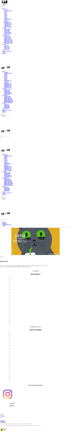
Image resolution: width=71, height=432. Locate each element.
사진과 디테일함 (7, 34)
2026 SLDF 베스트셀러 (8, 10)
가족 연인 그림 (6, 19)
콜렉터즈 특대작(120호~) (8, 43)
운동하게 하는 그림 (7, 169)
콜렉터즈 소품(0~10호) (8, 39)
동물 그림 (5, 20)
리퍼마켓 (5, 12)
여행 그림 (5, 17)
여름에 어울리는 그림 (7, 22)
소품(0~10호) (6, 45)
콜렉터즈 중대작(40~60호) (8, 41)
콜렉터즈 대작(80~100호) (8, 42)
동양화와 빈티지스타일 (8, 33)
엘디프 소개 (4, 53)
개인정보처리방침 (3, 421)
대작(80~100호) (7, 48)
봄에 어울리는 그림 (7, 21)
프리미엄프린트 (4, 35)
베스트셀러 (6, 9)
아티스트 (3, 52)
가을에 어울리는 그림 (7, 23)
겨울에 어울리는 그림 (7, 86)
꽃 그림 (5, 13)
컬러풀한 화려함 (7, 30)
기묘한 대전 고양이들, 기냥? (6, 51)
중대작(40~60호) (7, 47)
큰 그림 (5, 16)
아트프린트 (4, 28)
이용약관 (1, 420)
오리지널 (3, 44)
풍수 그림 (5, 14)
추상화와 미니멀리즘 (7, 32)
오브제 (3, 50)
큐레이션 (3, 8)
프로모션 (5, 11)
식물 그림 (5, 15)
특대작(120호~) (6, 49)
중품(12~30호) (6, 46)
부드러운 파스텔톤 (7, 29)
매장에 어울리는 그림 (7, 18)
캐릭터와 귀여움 (7, 31)
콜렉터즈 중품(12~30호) (8, 40)
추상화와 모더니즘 (7, 37)
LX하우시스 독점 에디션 (8, 27)
